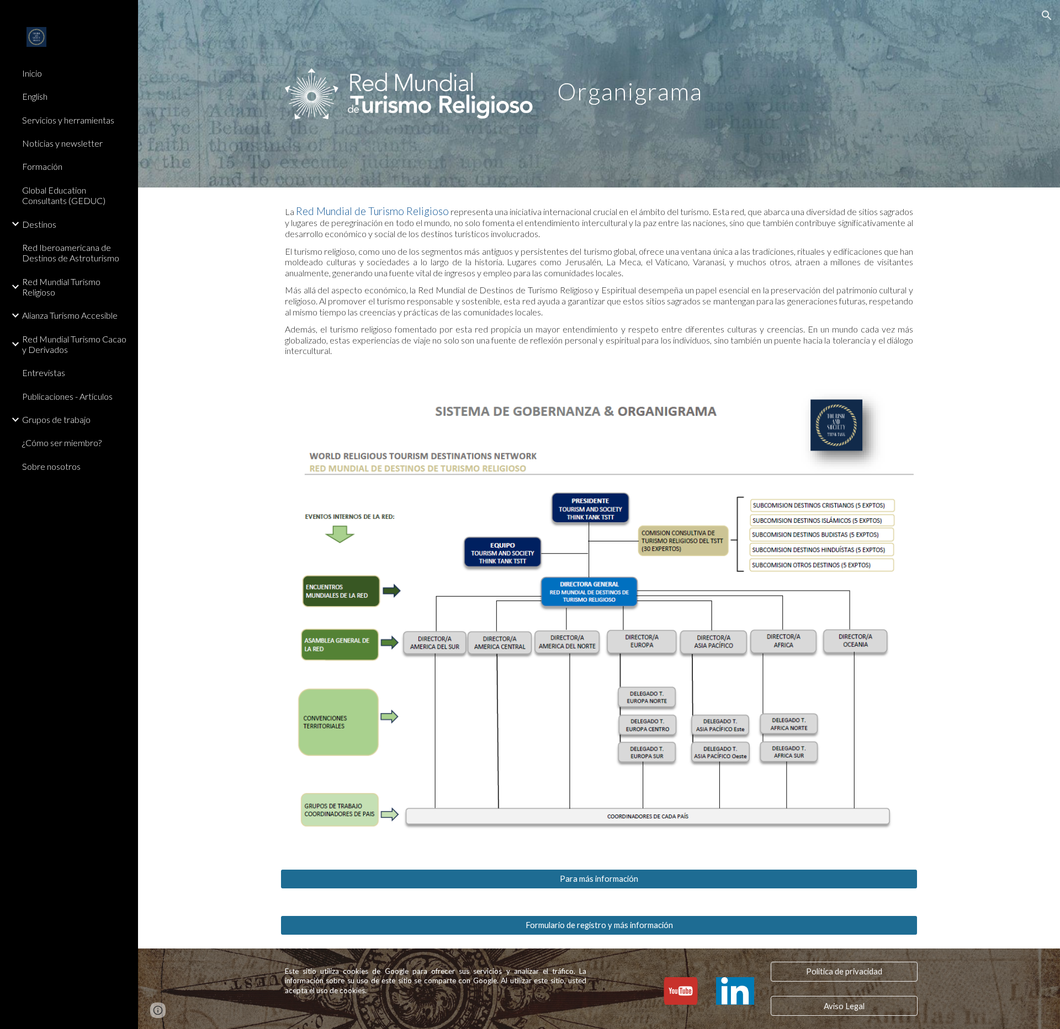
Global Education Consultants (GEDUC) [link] (63, 195)
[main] (708, 83)
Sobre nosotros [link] (51, 466)
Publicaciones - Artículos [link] (67, 396)
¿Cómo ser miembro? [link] (62, 442)
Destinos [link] (39, 224)
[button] (1047, 15)
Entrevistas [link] (43, 372)
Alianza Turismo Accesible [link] (70, 315)
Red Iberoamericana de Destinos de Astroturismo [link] (70, 252)
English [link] (34, 96)
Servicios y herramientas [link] (68, 120)
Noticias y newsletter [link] (62, 143)
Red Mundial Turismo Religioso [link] (61, 286)
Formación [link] (42, 166)
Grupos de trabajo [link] (56, 419)
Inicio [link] (32, 73)
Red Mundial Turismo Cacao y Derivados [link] (74, 344)
